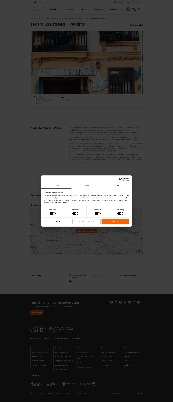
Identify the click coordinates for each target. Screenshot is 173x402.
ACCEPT (115, 222)
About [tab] (116, 186)
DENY (58, 222)
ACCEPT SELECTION (86, 222)
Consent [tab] (56, 186)
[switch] (75, 213)
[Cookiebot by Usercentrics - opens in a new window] (120, 179)
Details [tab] (86, 186)
